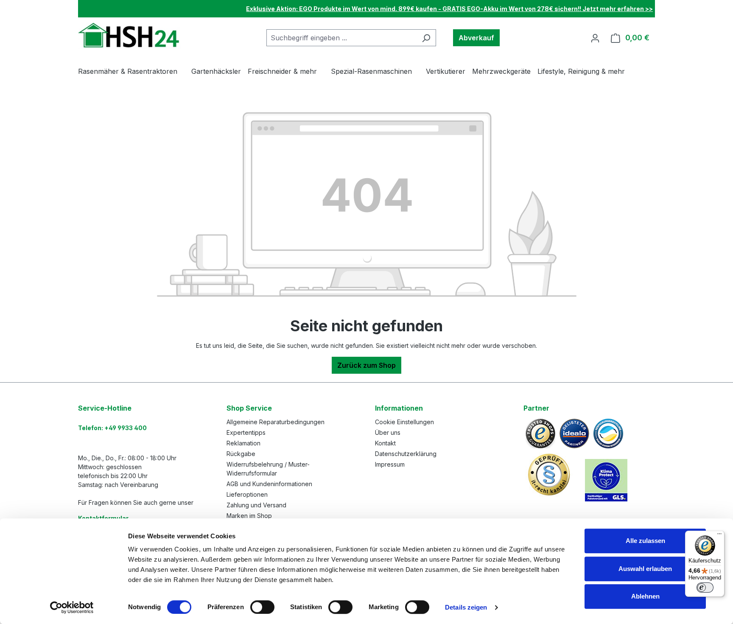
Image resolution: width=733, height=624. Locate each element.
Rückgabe (241, 453)
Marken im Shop (249, 515)
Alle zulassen (645, 540)
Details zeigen (466, 607)
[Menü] (719, 536)
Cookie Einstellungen (404, 421)
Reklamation (243, 443)
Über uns (387, 432)
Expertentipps (246, 432)
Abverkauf (476, 38)
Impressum (390, 464)
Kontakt (385, 443)
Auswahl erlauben (645, 568)
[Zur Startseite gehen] (129, 35)
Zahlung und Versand (256, 505)
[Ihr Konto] (595, 37)
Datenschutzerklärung (405, 453)
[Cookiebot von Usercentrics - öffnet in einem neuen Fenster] (72, 607)
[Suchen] (426, 37)
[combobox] (341, 37)
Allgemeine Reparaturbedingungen (276, 421)
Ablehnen (645, 596)
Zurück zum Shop (366, 365)
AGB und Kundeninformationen (269, 483)
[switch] (262, 607)
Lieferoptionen (247, 494)
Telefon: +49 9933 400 (112, 427)
